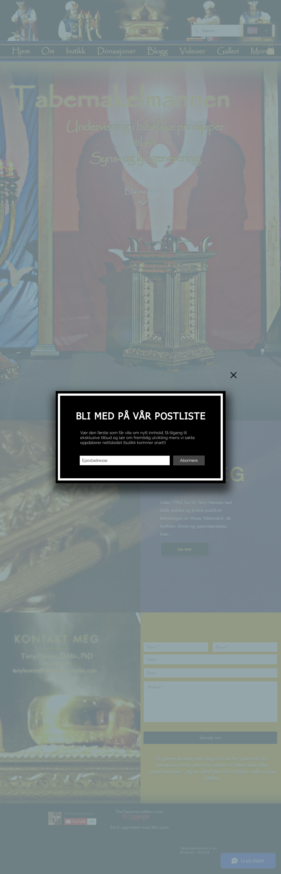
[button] (234, 375)
